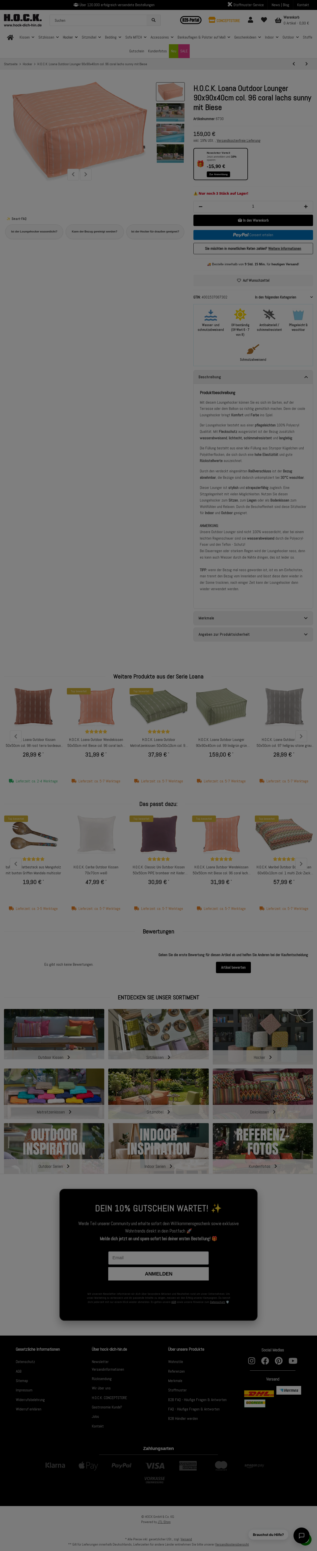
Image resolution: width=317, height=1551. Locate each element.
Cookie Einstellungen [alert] (190, 739)
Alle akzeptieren (237, 783)
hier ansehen (241, 764)
